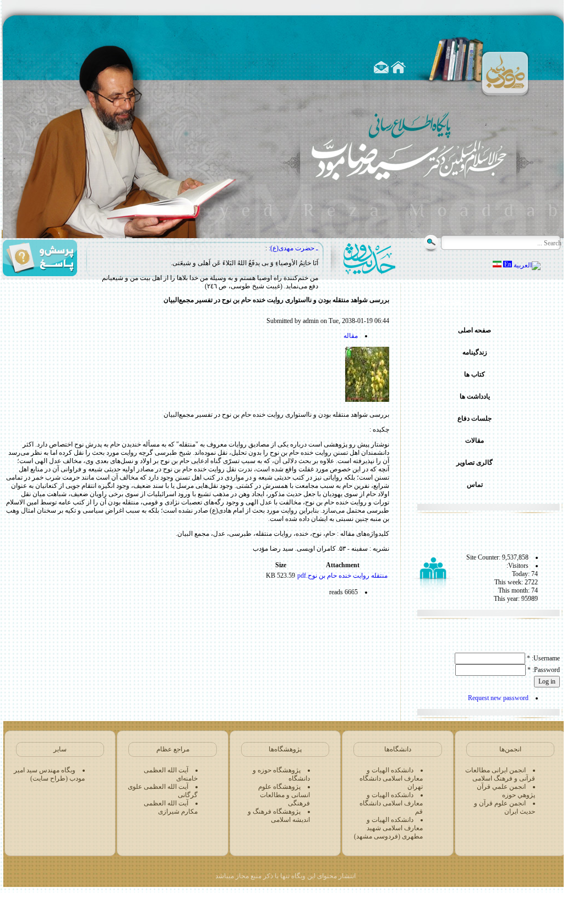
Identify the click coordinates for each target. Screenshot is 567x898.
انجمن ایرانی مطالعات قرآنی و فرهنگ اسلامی (500, 774)
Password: (543, 670)
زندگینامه (474, 352)
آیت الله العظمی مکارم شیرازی (171, 807)
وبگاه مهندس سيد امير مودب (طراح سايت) (49, 774)
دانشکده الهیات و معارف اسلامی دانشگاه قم (391, 803)
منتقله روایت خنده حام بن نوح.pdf (342, 575)
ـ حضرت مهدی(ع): (293, 248)
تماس (475, 484)
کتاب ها (474, 374)
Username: (543, 658)
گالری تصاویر (474, 462)
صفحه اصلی (474, 330)
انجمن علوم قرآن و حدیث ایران (504, 807)
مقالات (474, 440)
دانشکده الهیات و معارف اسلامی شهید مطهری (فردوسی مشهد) (388, 828)
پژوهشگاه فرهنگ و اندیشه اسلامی (279, 816)
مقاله (351, 336)
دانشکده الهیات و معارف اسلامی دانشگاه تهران (391, 778)
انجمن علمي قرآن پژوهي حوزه (506, 791)
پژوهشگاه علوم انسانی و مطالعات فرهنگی (284, 795)
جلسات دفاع (474, 418)
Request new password (498, 698)
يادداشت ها (475, 396)
